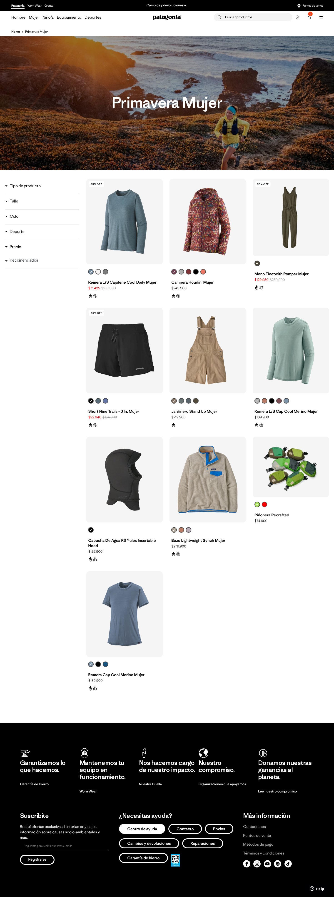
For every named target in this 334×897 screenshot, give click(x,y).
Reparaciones (202, 843)
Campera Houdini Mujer (192, 282)
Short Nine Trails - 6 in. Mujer (113, 411)
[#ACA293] (174, 530)
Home (15, 32)
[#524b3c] (257, 263)
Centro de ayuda (142, 828)
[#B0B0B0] (181, 272)
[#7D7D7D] (105, 272)
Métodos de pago (258, 844)
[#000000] (196, 272)
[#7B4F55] (279, 401)
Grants (49, 5)
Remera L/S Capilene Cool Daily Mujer (122, 282)
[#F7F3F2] (98, 272)
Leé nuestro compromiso (277, 791)
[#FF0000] (264, 504)
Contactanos (254, 826)
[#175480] (105, 664)
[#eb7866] (203, 272)
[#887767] (174, 401)
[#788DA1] (91, 272)
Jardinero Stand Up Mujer (194, 411)
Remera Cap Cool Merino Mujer (116, 674)
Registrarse (37, 860)
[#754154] (174, 272)
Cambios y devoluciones (149, 843)
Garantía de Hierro (34, 784)
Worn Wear (34, 5)
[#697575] (181, 401)
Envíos (219, 828)
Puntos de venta (312, 5)
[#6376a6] (105, 401)
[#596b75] (98, 401)
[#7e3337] (188, 272)
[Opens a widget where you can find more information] (316, 889)
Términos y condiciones (263, 853)
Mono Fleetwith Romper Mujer (281, 273)
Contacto (185, 828)
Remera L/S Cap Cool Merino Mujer (286, 411)
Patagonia (18, 5)
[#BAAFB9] (188, 530)
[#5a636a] (188, 401)
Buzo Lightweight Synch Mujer (198, 540)
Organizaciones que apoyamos (222, 784)
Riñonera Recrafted (271, 514)
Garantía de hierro (143, 857)
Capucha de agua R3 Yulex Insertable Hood (122, 543)
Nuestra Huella (150, 784)
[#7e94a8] (286, 401)
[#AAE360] (257, 504)
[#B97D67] (264, 401)
